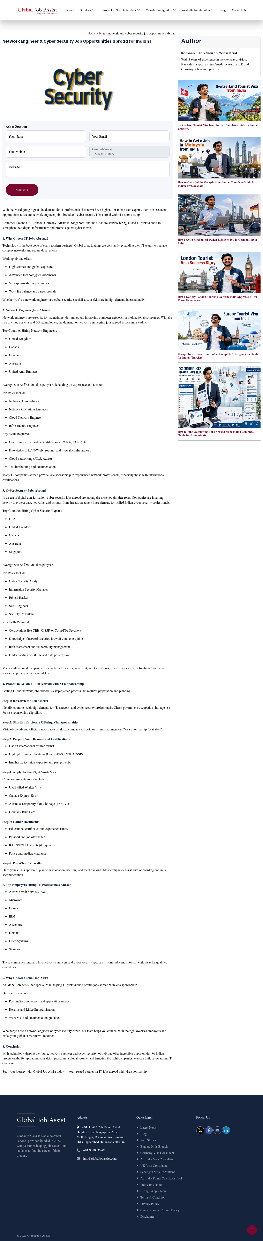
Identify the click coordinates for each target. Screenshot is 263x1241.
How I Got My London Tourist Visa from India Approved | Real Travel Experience (217, 298)
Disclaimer (147, 1216)
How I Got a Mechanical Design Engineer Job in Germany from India (217, 241)
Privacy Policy (149, 1203)
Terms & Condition (152, 1197)
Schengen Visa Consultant (157, 1172)
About (70, 10)
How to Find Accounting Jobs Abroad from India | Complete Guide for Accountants (216, 433)
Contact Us (239, 10)
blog (102, 33)
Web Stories (148, 1140)
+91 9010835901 (94, 1150)
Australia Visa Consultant (157, 1159)
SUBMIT (22, 189)
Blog (223, 10)
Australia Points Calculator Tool (161, 1178)
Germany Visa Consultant (157, 1153)
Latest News (148, 1127)
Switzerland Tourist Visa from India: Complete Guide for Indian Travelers (218, 127)
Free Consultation (151, 1184)
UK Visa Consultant (153, 1165)
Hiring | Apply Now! (153, 1191)
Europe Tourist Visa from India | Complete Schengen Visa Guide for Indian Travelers (218, 356)
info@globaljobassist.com (100, 1158)
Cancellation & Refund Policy (159, 1210)
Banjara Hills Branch (154, 1146)
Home (92, 33)
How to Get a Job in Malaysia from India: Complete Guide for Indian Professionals (217, 184)
